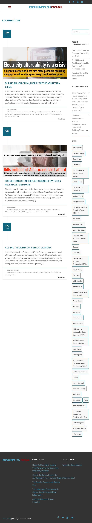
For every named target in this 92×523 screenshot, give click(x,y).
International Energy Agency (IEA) (80, 293)
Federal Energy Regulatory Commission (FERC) (80, 261)
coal (8, 272)
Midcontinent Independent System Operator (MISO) (80, 332)
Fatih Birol (76, 253)
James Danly (77, 301)
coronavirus (19, 112)
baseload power (78, 153)
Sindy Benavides (16, 212)
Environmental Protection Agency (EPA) (79, 238)
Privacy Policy (7, 519)
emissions (76, 219)
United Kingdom (78, 423)
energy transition (79, 230)
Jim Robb (76, 306)
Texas (85, 400)
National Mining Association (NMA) (50, 114)
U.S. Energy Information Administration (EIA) (80, 414)
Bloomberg (10, 209)
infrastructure (77, 287)
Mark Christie (77, 318)
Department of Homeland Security (28, 272)
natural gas (77, 349)
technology (77, 400)
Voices (74, 133)
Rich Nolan (76, 394)
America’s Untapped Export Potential (43, 500)
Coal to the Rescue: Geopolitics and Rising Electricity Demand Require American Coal (46, 476)
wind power (77, 434)
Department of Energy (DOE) (32, 112)
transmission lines (79, 406)
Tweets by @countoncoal (72, 465)
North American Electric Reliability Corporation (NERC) (80, 363)
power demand (78, 383)
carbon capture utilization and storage (78, 173)
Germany (76, 275)
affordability (11, 112)
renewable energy (79, 389)
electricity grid (44, 272)
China (75, 182)
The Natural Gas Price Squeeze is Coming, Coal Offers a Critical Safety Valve (45, 492)
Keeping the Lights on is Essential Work (28, 247)
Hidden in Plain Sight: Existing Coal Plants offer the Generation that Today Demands (45, 468)
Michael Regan (78, 323)
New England (77, 355)
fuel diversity (77, 270)
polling (10, 116)
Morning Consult (34, 114)
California (17, 209)
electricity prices (46, 112)
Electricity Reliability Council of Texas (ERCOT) (80, 210)
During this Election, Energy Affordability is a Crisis (80, 53)
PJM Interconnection (80, 372)
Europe (75, 247)
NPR (6, 116)
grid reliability (53, 272)
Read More (61, 119)
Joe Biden (76, 312)
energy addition (78, 224)
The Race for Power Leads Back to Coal (46, 483)
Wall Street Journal (79, 428)
